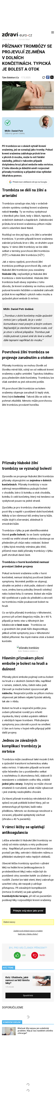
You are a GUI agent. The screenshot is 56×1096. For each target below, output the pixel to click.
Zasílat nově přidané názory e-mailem (28, 931)
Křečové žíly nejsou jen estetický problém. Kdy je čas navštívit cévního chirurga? (35, 1030)
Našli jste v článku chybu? (28, 934)
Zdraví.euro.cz (8, 39)
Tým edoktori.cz (10, 77)
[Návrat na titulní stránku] (17, 32)
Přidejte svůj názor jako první (28, 910)
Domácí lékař (24, 39)
